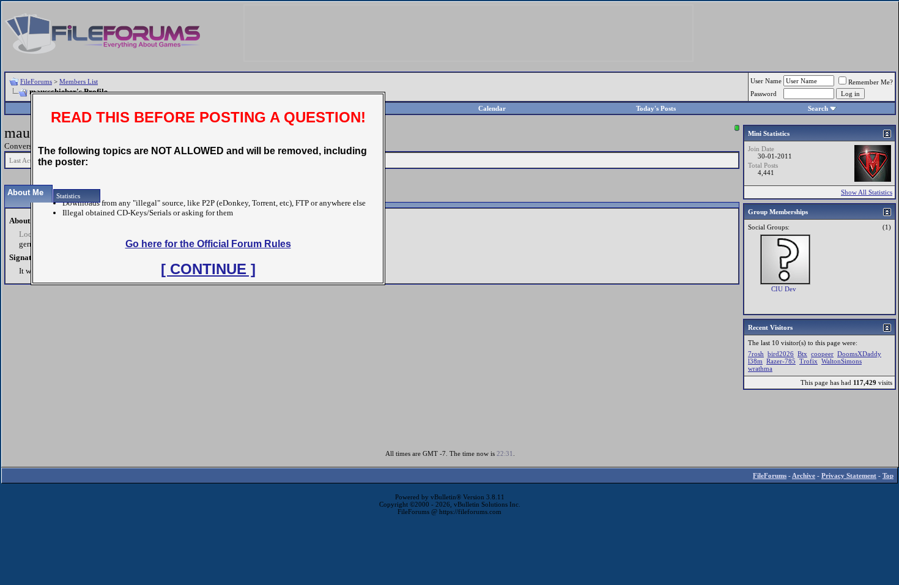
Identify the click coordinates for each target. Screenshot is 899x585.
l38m (755, 361)
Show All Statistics (866, 192)
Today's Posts (656, 108)
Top (887, 475)
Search (818, 108)
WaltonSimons (841, 361)
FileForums (36, 81)
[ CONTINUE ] (208, 269)
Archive (803, 475)
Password (763, 93)
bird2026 (781, 353)
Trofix (808, 361)
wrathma (760, 368)
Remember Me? (870, 82)
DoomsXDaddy (859, 353)
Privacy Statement (848, 475)
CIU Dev (783, 288)
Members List (78, 81)
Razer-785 (781, 361)
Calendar (492, 108)
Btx (802, 353)
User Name (766, 80)
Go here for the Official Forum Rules (208, 244)
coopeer (822, 353)
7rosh (756, 353)
